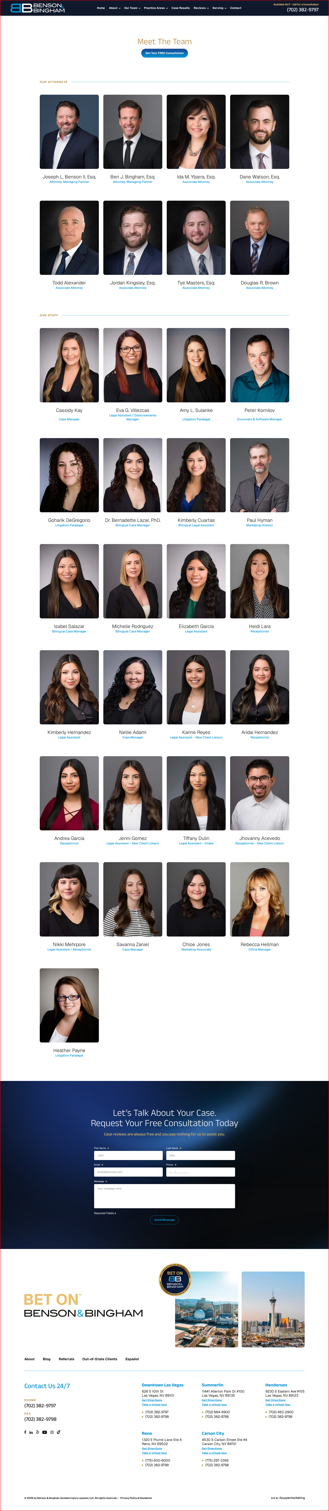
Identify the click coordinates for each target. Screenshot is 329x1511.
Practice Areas (154, 8)
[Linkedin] (31, 1432)
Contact (235, 8)
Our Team (130, 8)
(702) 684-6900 (217, 1412)
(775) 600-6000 (157, 1460)
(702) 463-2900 (281, 1412)
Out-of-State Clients (99, 1359)
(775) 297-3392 (217, 1460)
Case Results (181, 8)
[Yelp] (37, 1432)
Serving (217, 8)
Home (101, 8)
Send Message (164, 1220)
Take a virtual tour (154, 1404)
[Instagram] (52, 1432)
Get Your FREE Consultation (164, 53)
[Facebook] (25, 1432)
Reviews (200, 8)
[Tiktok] (58, 1432)
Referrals (66, 1359)
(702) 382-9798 (40, 1420)
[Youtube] (44, 1432)
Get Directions (152, 1400)
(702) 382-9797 (303, 10)
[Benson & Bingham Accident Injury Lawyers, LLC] (37, 8)
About (113, 8)
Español (132, 1359)
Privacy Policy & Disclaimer (136, 1498)
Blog (47, 1359)
